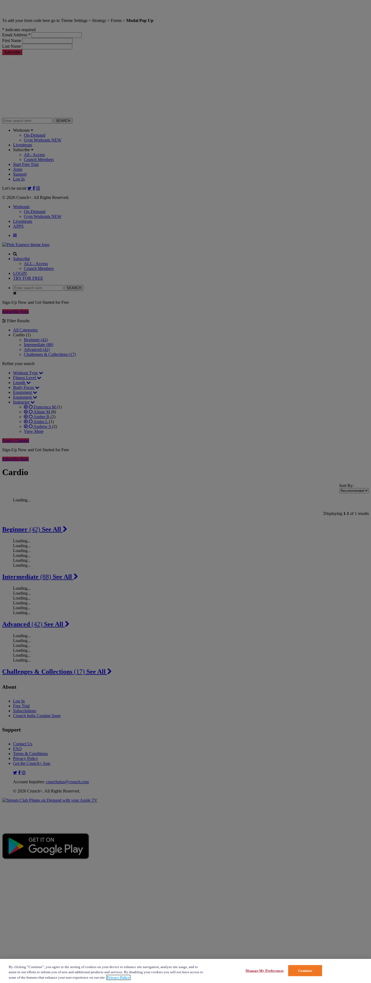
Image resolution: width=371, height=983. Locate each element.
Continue (305, 970)
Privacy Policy (118, 977)
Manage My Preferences (265, 970)
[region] (185, 971)
